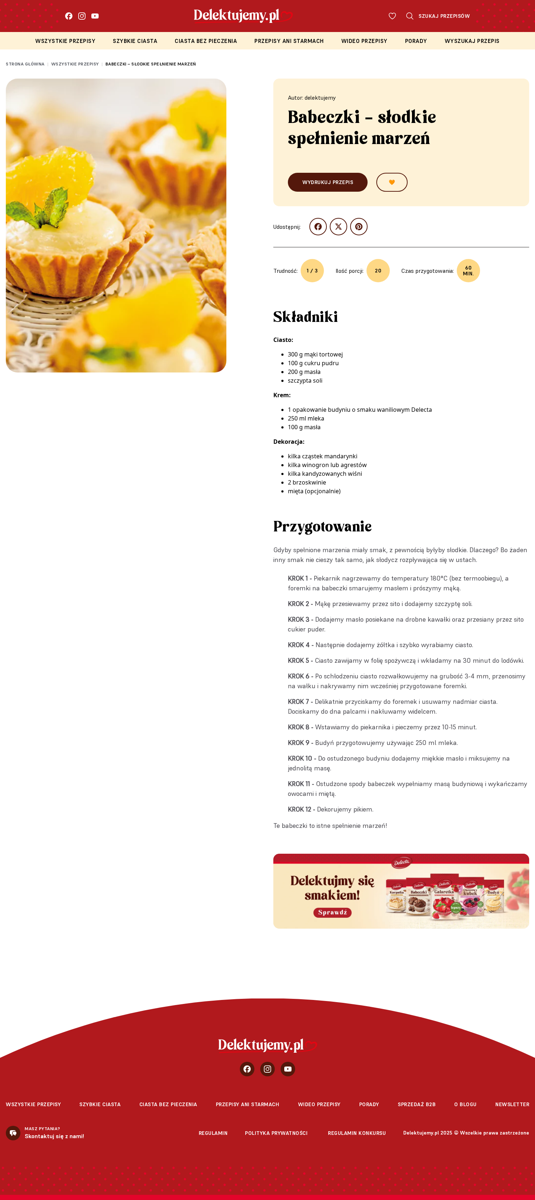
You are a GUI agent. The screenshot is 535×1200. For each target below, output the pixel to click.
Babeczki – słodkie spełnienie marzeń (151, 64)
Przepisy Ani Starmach (289, 40)
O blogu (465, 1104)
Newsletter (512, 1104)
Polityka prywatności (276, 1133)
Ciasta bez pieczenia (206, 40)
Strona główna (25, 64)
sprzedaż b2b (417, 1104)
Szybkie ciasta (135, 40)
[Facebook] (68, 16)
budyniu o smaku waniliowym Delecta (380, 410)
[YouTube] (95, 16)
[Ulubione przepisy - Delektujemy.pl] (392, 16)
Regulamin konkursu (357, 1133)
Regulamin (213, 1133)
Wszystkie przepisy (65, 40)
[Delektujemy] (267, 1045)
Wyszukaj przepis (472, 40)
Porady (416, 40)
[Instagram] (82, 16)
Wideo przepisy (364, 40)
